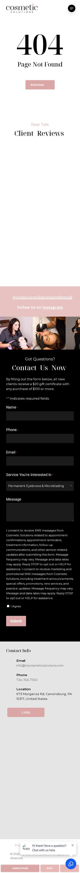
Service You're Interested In (29, 474)
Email (11, 452)
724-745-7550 (27, 680)
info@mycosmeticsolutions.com (39, 665)
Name (12, 407)
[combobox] (40, 486)
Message (13, 499)
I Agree (16, 606)
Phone (12, 429)
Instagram (52, 307)
